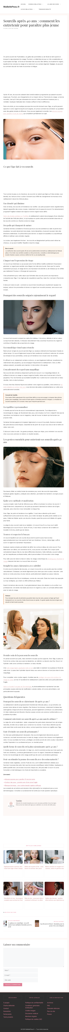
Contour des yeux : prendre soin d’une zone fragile (21, 782)
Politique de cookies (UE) (33, 1019)
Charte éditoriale (9, 1005)
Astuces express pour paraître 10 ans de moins (20, 779)
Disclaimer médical (31, 1013)
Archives (50, 1003)
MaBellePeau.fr (11, 6)
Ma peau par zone (10, 912)
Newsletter (7, 1011)
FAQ (48, 1005)
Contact (6, 1008)
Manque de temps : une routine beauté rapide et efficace (23, 785)
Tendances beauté (45, 9)
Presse (49, 1014)
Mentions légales (31, 1016)
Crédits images (30, 1010)
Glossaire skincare (53, 1008)
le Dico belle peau (27, 9)
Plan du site (51, 1011)
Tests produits (8, 1017)
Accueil (23, 4)
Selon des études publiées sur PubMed (15, 216)
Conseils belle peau (34, 4)
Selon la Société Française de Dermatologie (17, 686)
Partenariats (7, 1014)
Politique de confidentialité (34, 1003)
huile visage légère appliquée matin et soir (19, 668)
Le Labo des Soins (53, 4)
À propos (6, 1003)
